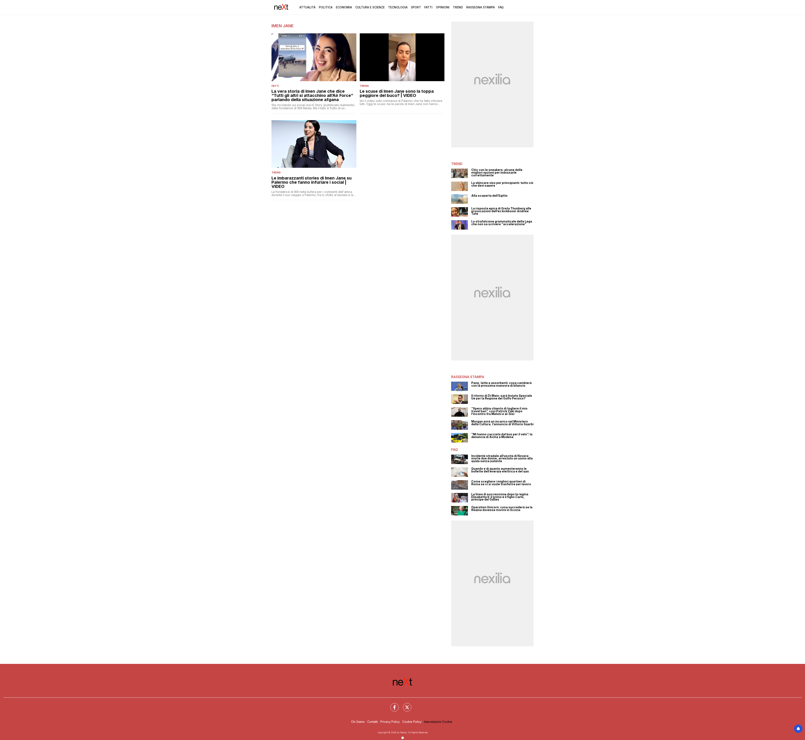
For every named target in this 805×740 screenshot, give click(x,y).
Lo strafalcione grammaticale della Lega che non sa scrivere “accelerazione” (501, 222)
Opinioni (442, 7)
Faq (501, 7)
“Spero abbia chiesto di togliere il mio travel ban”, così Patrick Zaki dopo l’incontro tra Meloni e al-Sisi (499, 411)
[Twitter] (404, 704)
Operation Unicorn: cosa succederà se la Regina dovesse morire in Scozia (501, 508)
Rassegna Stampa (480, 7)
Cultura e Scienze (370, 7)
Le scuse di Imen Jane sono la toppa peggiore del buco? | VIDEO (397, 93)
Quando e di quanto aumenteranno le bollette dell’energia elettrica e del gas (500, 470)
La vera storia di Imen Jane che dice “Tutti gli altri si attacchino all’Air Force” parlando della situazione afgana (312, 95)
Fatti (428, 7)
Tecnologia (398, 7)
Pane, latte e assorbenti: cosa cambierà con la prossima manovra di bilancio (501, 384)
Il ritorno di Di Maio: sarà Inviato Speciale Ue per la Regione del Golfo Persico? (501, 397)
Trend (458, 7)
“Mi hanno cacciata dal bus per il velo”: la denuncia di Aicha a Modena (501, 435)
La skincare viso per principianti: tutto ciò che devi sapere (502, 184)
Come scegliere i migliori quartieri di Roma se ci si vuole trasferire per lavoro (501, 482)
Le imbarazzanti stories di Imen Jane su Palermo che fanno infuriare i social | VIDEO (311, 182)
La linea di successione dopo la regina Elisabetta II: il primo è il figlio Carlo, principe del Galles (499, 497)
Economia (344, 7)
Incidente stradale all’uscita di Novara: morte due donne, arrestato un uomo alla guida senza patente (502, 459)
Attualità (307, 7)
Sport (416, 7)
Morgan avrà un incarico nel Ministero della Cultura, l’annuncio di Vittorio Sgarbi (502, 422)
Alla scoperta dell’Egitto (489, 195)
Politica (325, 7)
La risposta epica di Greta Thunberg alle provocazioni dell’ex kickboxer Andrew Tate (501, 211)
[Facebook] (392, 704)
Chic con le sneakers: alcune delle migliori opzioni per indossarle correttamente (496, 173)
